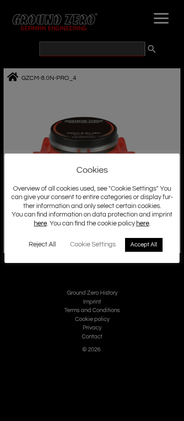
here (40, 223)
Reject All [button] (42, 244)
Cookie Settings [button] (93, 244)
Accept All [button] (143, 245)
